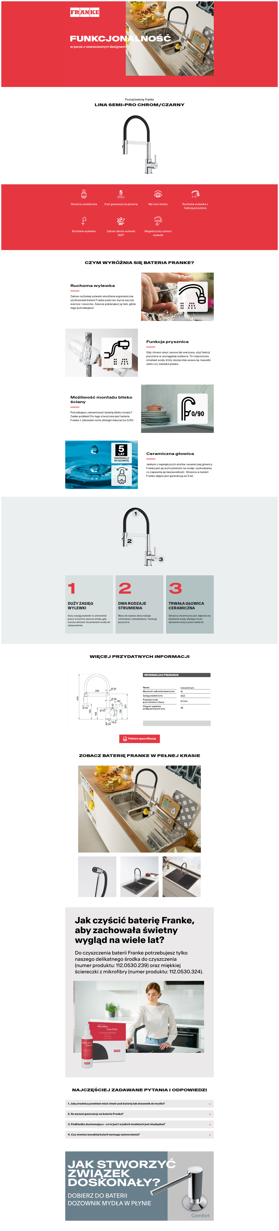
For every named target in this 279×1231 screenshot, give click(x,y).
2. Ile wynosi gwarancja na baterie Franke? (96, 1114)
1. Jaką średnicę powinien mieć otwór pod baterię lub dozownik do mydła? (116, 1103)
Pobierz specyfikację (142, 738)
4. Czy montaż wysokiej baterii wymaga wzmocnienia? (104, 1134)
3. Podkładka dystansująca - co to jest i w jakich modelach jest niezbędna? (116, 1124)
